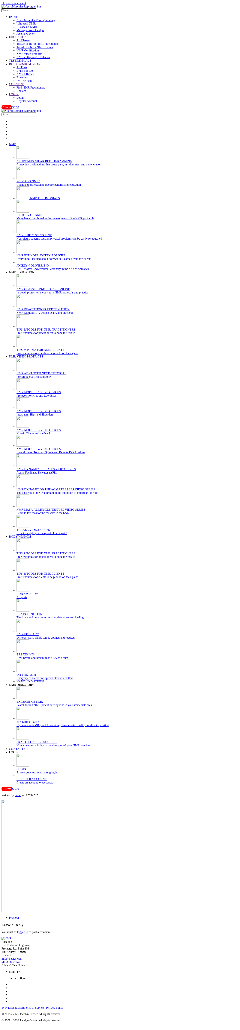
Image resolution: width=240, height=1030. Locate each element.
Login (20, 97)
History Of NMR (26, 26)
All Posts (21, 67)
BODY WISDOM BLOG (24, 64)
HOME (13, 16)
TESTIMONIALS (20, 60)
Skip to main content (14, 3)
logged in (22, 932)
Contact (21, 90)
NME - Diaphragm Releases (33, 57)
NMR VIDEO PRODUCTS (26, 356)
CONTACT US (18, 748)
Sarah (18, 795)
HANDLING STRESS (30, 681)
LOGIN (14, 94)
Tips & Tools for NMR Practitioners (37, 43)
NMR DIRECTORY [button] (21, 684)
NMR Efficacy (25, 74)
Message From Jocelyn (30, 30)
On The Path (24, 80)
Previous (14, 917)
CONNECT (16, 84)
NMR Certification (27, 50)
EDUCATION (18, 37)
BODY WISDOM (20, 536)
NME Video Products (29, 53)
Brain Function (25, 70)
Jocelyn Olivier (25, 33)
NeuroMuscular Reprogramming (35, 20)
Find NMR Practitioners (30, 87)
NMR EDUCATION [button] (21, 272)
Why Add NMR (26, 23)
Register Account (26, 101)
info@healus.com (12, 958)
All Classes (23, 40)
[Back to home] (21, 6)
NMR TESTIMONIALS (44, 198)
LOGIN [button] (14, 752)
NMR (12, 144)
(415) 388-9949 (11, 962)
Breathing (22, 77)
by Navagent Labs (12, 1007)
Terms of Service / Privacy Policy (43, 1007)
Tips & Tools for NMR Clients (34, 47)
